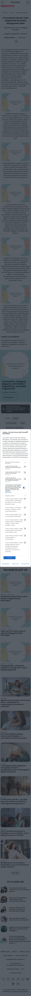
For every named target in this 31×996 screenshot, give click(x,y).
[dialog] (15, 498)
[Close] (27, 432)
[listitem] (15, 462)
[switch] (24, 466)
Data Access (15, 563)
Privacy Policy (25, 563)
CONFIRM (9, 557)
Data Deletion (5, 563)
